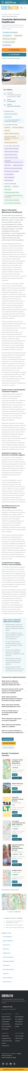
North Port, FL (6, 945)
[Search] (21, 7)
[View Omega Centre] (7, 878)
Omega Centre (17, 870)
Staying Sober (18, 1024)
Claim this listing (7, 739)
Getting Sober (18, 1021)
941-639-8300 (15, 54)
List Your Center (19, 1036)
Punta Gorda (16, 14)
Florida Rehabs (6, 1024)
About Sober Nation (7, 1040)
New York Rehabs (6, 1026)
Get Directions (15, 50)
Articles (17, 1026)
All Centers (4, 14)
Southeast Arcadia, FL (9, 961)
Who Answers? (23, 2)
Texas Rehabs (5, 1021)
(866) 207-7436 (7, 1006)
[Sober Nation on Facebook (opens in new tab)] (3, 1063)
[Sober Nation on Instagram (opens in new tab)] (6, 1063)
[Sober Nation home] (9, 7)
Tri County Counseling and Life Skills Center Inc (18, 822)
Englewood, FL (7, 953)
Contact (4, 1043)
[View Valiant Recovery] (7, 788)
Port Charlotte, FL (7, 936)
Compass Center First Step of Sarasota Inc (17, 761)
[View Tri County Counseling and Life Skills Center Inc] (7, 830)
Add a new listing (8, 747)
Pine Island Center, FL (9, 969)
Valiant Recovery (17, 783)
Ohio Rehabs (5, 1029)
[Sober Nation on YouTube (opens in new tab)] (10, 1063)
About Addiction (19, 1016)
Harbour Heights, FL (8, 940)
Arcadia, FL (6, 973)
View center (16, 777)
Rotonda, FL (6, 949)
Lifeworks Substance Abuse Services (17, 799)
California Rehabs (6, 1019)
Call (16, 774)
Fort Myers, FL (6, 965)
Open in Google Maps (15, 911)
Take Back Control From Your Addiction (13, 1069)
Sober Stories (5, 1036)
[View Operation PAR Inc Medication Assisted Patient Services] (7, 855)
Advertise (17, 1040)
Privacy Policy (5, 1045)
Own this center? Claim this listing (11, 58)
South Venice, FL (7, 981)
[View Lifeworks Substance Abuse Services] (7, 807)
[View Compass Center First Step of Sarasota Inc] (7, 769)
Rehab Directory (6, 1016)
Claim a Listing (19, 1038)
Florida (10, 14)
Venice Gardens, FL (8, 977)
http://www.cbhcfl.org (13, 106)
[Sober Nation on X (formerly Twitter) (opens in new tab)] (14, 1063)
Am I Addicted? (19, 1019)
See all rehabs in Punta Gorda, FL (10, 889)
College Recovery (6, 1038)
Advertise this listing (9, 743)
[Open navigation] (25, 7)
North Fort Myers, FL (8, 957)
